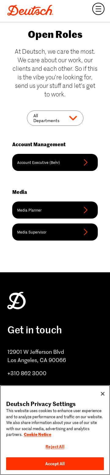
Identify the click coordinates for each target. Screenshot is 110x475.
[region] (55, 430)
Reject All (55, 446)
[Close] (102, 394)
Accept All (55, 463)
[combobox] (34, 118)
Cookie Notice (37, 434)
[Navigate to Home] (30, 11)
